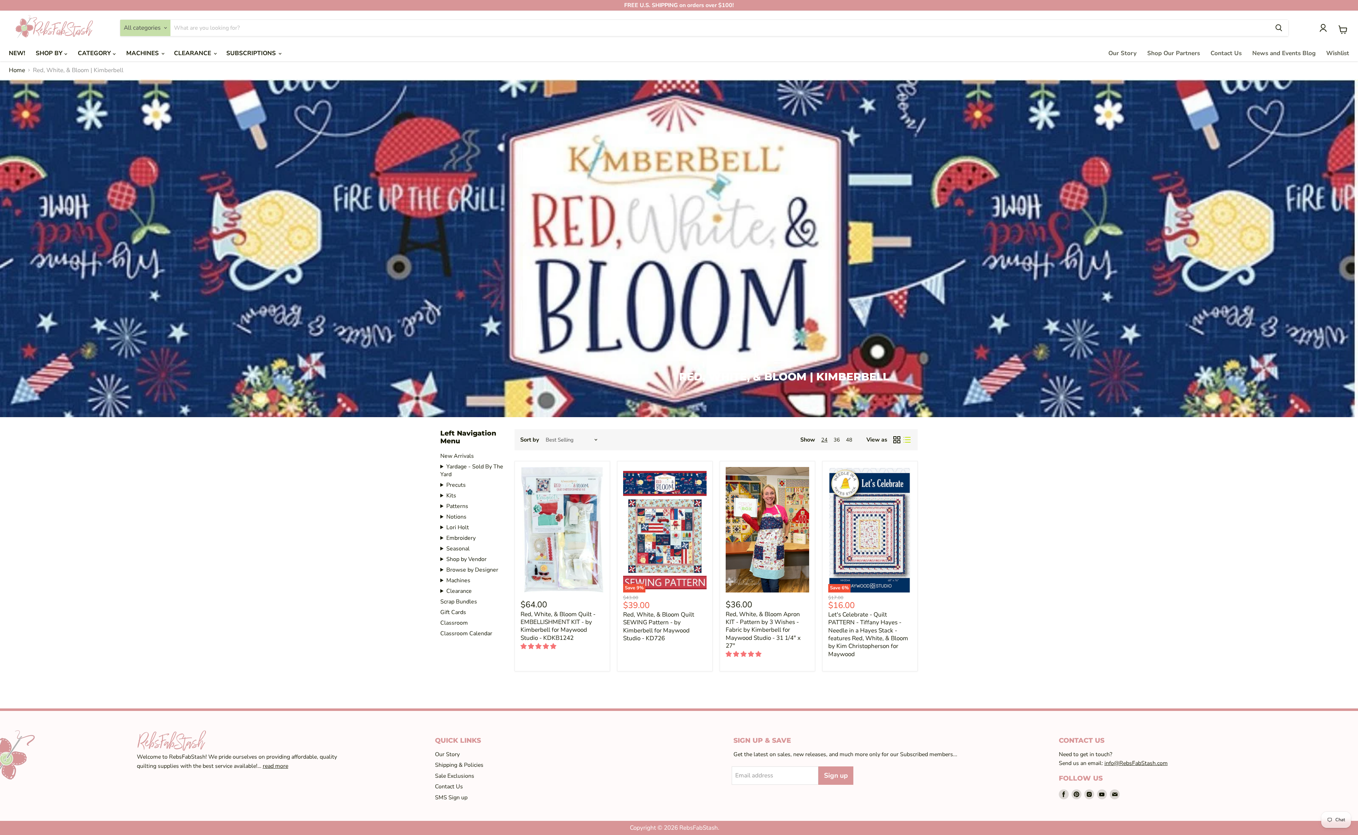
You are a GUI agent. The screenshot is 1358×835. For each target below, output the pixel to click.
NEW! (17, 53)
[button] (539, 646)
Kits (451, 496)
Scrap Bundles (458, 602)
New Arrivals (457, 456)
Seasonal (458, 549)
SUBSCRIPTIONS (252, 53)
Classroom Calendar (466, 633)
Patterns (457, 506)
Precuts (456, 485)
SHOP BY (50, 53)
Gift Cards (453, 612)
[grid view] (897, 440)
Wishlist (1337, 53)
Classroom (454, 623)
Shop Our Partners (1173, 53)
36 (837, 439)
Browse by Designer (472, 570)
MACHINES (143, 53)
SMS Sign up (451, 797)
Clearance (459, 591)
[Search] (1278, 28)
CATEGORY (95, 53)
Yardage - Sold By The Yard (471, 470)
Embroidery (461, 538)
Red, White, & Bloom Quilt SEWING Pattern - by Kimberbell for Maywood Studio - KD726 (658, 626)
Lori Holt (457, 527)
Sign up (836, 775)
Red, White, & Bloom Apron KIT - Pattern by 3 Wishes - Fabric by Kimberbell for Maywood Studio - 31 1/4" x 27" (763, 630)
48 (849, 439)
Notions (456, 517)
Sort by (529, 440)
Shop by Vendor (466, 559)
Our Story (1122, 53)
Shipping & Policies (459, 765)
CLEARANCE (193, 53)
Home (17, 70)
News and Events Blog (1284, 53)
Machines (458, 580)
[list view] (907, 440)
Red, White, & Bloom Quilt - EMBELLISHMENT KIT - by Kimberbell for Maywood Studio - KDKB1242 (558, 626)
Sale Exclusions (454, 776)
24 (824, 439)
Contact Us (1226, 53)
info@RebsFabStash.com (1136, 763)
